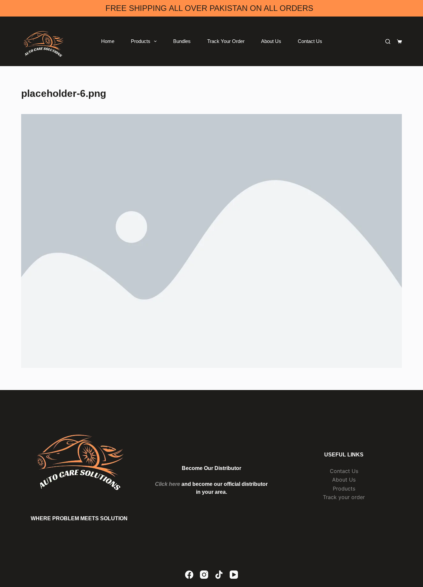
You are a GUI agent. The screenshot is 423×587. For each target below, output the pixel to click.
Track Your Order (226, 41)
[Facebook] (189, 574)
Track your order (344, 497)
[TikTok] (219, 574)
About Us (271, 41)
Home (107, 41)
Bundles (182, 41)
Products (140, 41)
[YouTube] (234, 574)
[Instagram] (204, 574)
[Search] (387, 41)
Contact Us (310, 41)
